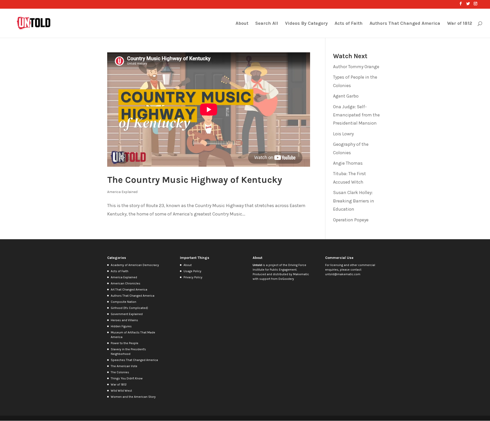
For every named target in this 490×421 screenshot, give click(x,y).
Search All (266, 23)
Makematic (301, 274)
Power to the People (124, 343)
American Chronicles (125, 283)
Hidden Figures (121, 326)
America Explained (122, 192)
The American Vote (124, 366)
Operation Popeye (351, 220)
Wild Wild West (121, 390)
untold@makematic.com (342, 274)
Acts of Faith (349, 23)
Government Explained (127, 314)
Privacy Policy (192, 277)
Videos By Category (306, 23)
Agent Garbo (346, 96)
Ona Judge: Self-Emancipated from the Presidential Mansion (356, 115)
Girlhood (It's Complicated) (129, 308)
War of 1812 (459, 23)
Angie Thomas (348, 163)
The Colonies (120, 372)
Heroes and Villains (124, 320)
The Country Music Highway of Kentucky (194, 179)
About (242, 23)
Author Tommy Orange (356, 66)
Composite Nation (123, 302)
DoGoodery (286, 279)
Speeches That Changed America (134, 360)
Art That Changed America (129, 289)
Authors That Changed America (405, 23)
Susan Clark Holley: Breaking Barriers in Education (353, 201)
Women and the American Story (133, 397)
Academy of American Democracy (135, 265)
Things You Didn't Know (127, 378)
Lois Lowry (343, 134)
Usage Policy (192, 271)
